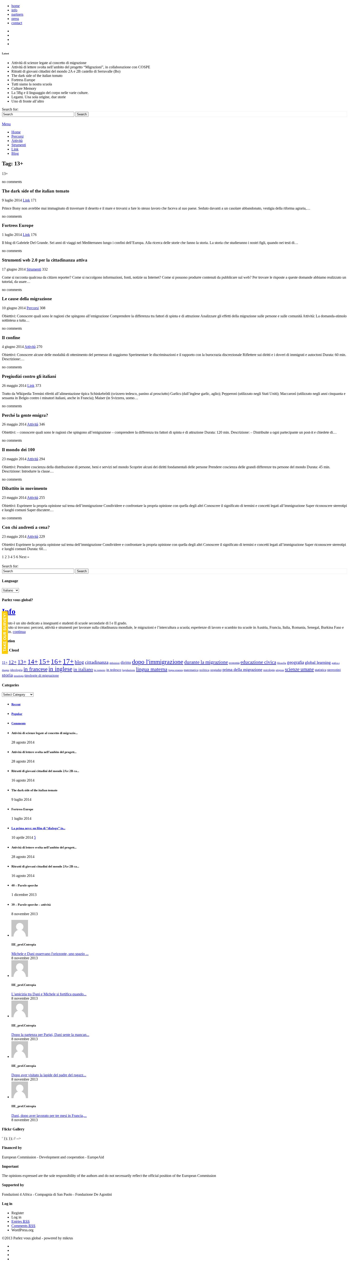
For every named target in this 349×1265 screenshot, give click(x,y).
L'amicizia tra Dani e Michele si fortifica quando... (48, 994)
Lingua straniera (175, 670)
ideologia (16, 670)
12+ (13, 662)
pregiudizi (216, 670)
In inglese (60, 668)
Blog (15, 153)
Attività (17, 141)
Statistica (320, 670)
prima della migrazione (242, 669)
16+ (56, 661)
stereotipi (334, 670)
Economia (234, 663)
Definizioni (114, 663)
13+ (22, 662)
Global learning (318, 662)
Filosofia (281, 662)
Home (16, 132)
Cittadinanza (96, 662)
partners (17, 14)
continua (19, 632)
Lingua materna (151, 669)
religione (280, 670)
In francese (35, 669)
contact (16, 23)
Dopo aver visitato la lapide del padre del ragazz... (48, 1075)
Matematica (191, 670)
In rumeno (99, 670)
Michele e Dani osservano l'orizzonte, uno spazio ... (50, 954)
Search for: (10, 109)
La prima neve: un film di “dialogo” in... (38, 828)
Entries (20, 1221)
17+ (68, 661)
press (15, 19)
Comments (18, 723)
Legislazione (128, 670)
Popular (16, 714)
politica (204, 670)
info (14, 10)
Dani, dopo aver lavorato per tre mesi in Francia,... (49, 1116)
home (15, 6)
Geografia (295, 662)
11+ (5, 663)
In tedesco (113, 670)
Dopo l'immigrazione (157, 661)
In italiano (83, 669)
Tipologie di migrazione (41, 675)
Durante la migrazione (206, 662)
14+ (33, 661)
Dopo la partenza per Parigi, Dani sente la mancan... (50, 1035)
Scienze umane (299, 669)
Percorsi (17, 136)
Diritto (126, 662)
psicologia (269, 670)
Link (15, 149)
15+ (44, 661)
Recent (15, 704)
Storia (7, 675)
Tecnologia (19, 676)
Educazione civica (258, 662)
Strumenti (18, 145)
